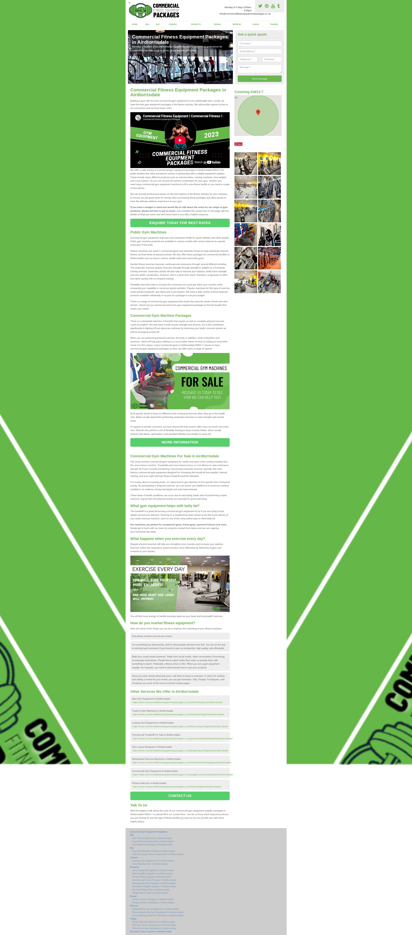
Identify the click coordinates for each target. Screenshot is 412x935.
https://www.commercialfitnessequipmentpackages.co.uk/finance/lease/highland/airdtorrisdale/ (180, 726)
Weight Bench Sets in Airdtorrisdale (150, 893)
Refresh (237, 24)
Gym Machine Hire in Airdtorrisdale (150, 864)
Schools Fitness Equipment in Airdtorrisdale (154, 925)
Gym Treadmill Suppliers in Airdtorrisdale (153, 870)
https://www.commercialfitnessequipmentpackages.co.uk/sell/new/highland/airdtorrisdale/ (178, 702)
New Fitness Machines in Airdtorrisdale (152, 838)
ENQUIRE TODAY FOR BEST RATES (180, 223)
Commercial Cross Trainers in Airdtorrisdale (154, 880)
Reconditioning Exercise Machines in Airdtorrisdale (158, 915)
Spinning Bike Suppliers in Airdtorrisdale (152, 873)
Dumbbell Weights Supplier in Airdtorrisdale (154, 886)
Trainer (274, 24)
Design (217, 24)
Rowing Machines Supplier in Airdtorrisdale (154, 883)
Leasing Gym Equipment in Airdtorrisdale (153, 860)
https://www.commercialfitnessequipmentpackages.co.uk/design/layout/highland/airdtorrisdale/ (180, 750)
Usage (256, 24)
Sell (147, 24)
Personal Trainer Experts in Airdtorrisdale (151, 931)
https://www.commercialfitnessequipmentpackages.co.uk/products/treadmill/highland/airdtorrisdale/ (183, 738)
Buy (158, 24)
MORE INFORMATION (180, 442)
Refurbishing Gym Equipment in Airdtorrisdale (155, 909)
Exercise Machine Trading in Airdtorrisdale (153, 851)
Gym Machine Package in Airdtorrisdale (152, 844)
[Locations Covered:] (129, 3)
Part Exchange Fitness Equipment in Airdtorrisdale (157, 854)
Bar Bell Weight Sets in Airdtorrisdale (150, 889)
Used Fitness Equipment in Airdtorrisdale (153, 841)
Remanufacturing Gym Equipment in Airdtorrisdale (157, 912)
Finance (173, 24)
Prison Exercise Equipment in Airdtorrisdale (154, 928)
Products (196, 24)
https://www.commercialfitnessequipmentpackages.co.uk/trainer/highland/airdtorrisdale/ (177, 786)
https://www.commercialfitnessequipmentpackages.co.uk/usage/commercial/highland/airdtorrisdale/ (183, 774)
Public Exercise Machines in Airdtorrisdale (153, 922)
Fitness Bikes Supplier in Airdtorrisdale (151, 876)
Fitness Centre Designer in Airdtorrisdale (152, 899)
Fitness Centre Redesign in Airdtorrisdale (153, 902)
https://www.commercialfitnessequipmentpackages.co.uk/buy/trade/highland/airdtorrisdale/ (178, 714)
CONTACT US (180, 796)
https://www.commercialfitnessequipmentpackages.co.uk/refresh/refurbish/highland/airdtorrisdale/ (182, 762)
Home (134, 24)
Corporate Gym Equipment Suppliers (148, 831)
